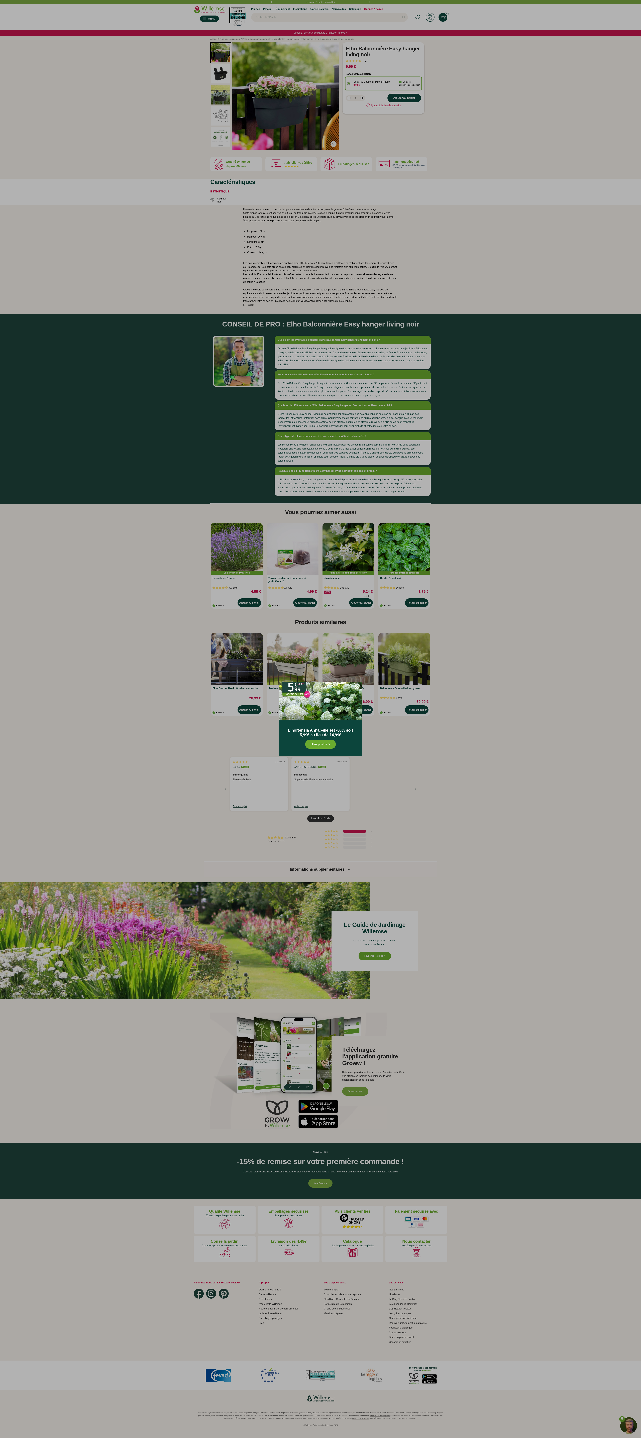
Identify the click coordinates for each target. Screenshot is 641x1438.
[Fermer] (356, 687)
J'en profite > (320, 744)
